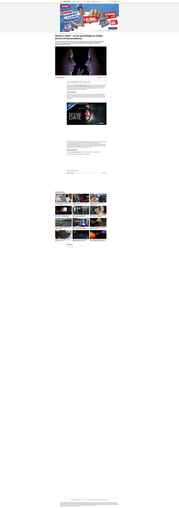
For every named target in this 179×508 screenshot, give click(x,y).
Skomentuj (100, 77)
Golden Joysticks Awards (81, 85)
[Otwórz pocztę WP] (108, 1)
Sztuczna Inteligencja (95, 1)
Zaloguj (115, 1)
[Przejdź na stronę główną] (61, 2)
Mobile (73, 1)
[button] (111, 1)
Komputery (79, 1)
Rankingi (88, 1)
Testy (84, 1)
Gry (101, 1)
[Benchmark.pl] (67, 1)
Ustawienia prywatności (104, 499)
